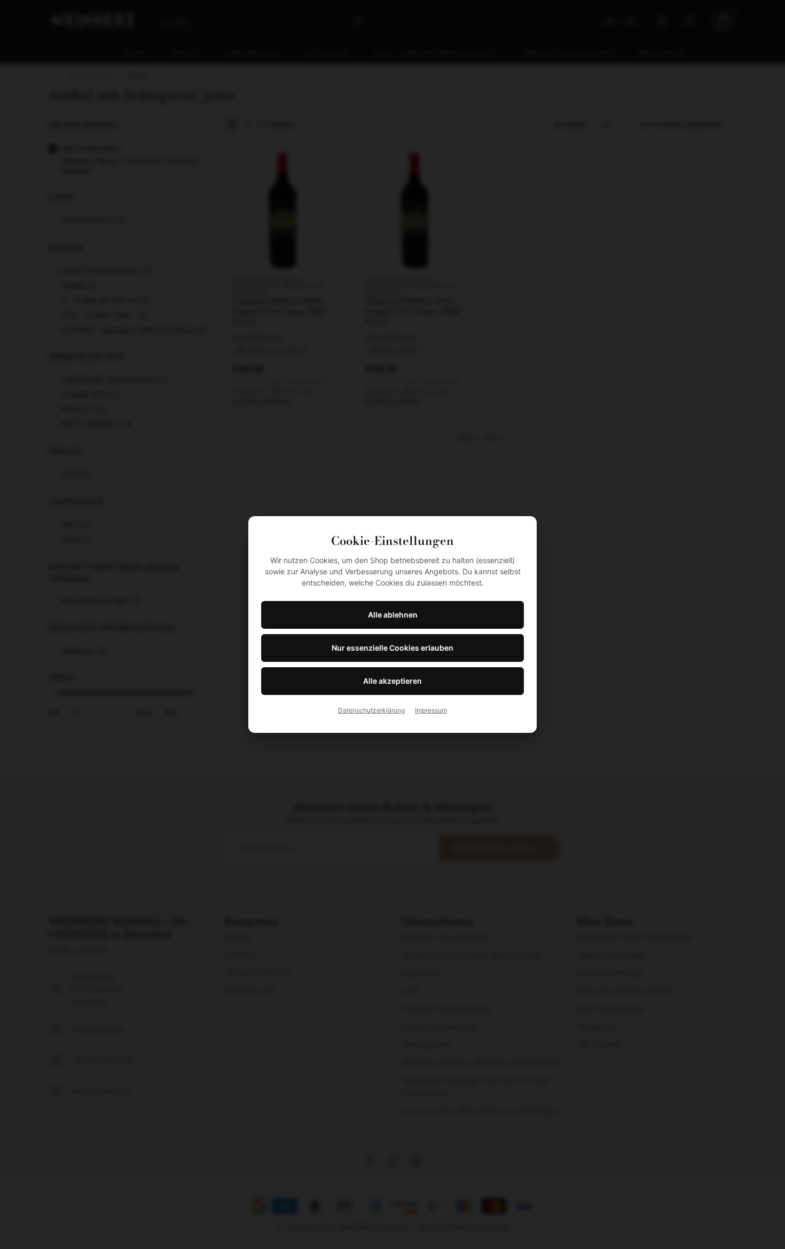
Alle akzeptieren (392, 680)
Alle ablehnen (393, 614)
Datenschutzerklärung (371, 710)
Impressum (431, 710)
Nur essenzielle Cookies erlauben (392, 647)
